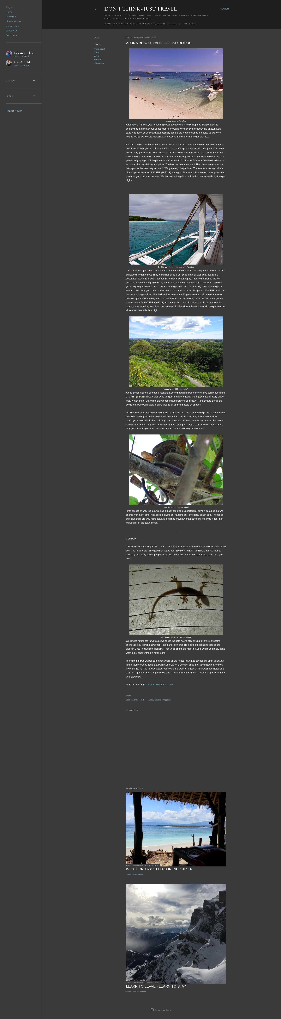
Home (107, 23)
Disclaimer (189, 23)
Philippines (99, 63)
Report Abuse (14, 111)
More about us (122, 23)
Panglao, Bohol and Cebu (159, 684)
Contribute (158, 23)
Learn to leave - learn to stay (156, 986)
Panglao (97, 59)
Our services (141, 23)
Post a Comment (139, 991)
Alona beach (99, 49)
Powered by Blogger (163, 1010)
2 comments (138, 874)
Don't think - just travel (140, 8)
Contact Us (174, 23)
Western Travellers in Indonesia (159, 869)
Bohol (96, 52)
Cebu (96, 56)
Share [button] (96, 38)
